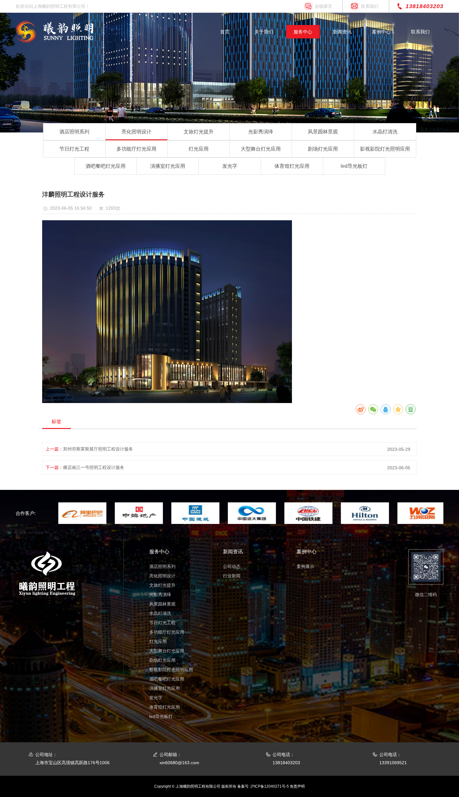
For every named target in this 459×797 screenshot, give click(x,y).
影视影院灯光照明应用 (385, 149)
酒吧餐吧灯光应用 (106, 166)
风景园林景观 (323, 131)
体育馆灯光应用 (291, 166)
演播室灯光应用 (167, 166)
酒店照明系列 (74, 131)
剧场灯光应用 (323, 149)
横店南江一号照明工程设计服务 (93, 467)
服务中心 (303, 31)
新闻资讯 (342, 31)
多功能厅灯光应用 (136, 149)
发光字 (229, 166)
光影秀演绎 (260, 131)
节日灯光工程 (74, 149)
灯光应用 (199, 149)
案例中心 (381, 31)
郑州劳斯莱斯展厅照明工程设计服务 (98, 448)
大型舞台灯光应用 (261, 149)
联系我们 (369, 6)
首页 (225, 31)
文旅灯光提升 (199, 131)
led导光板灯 (354, 166)
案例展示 (305, 566)
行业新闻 (231, 575)
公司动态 (231, 566)
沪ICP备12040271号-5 (269, 786)
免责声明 (297, 786)
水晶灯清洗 (385, 131)
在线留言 (323, 6)
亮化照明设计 (136, 131)
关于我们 (263, 31)
